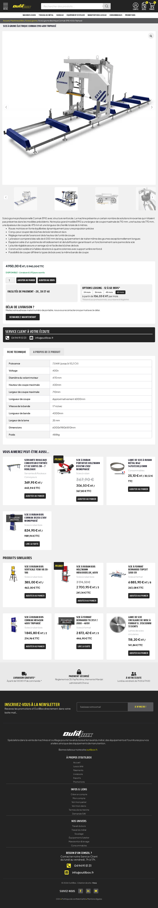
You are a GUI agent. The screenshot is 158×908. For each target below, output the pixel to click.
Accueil (6, 20)
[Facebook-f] (80, 891)
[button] (6, 107)
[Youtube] (96, 891)
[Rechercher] (107, 6)
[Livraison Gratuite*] (24, 673)
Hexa (94, 883)
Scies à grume (31, 20)
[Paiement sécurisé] (79, 671)
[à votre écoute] (133, 673)
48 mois (109, 292)
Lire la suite (32, 544)
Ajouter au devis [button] (47, 280)
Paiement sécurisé (79, 676)
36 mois (98, 292)
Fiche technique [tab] (16, 352)
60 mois (120, 292)
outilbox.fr (91, 749)
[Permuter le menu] (136, 6)
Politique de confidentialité (74, 899)
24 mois (87, 292)
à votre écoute (133, 678)
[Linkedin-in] (88, 891)
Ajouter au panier (26, 280)
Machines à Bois (17, 20)
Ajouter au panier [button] (35, 496)
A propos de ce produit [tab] (46, 352)
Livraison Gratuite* (24, 678)
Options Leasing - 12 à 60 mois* (101, 287)
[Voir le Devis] (144, 5)
